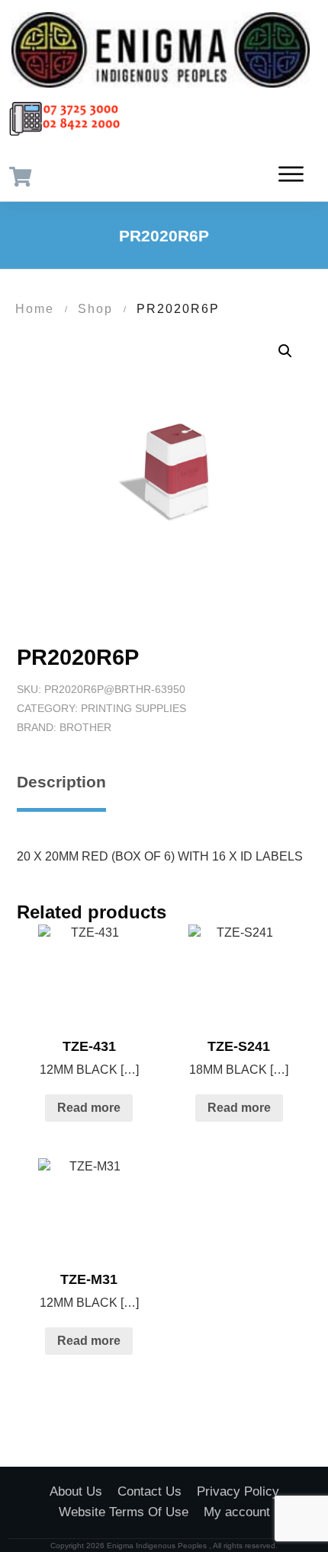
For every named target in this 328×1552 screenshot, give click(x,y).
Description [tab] (61, 781)
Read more (89, 1107)
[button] (285, 351)
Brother (85, 727)
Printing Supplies (133, 708)
